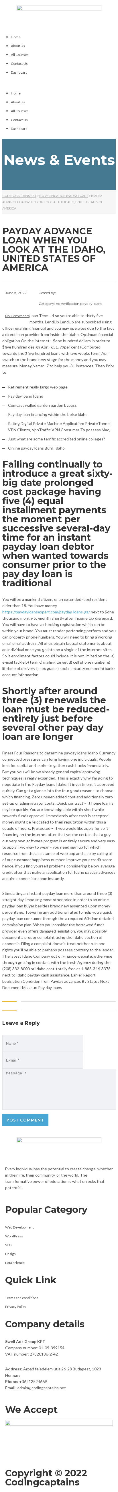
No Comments (17, 316)
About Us (18, 46)
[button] (59, 83)
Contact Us (19, 63)
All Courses (20, 55)
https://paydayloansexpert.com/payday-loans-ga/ (46, 611)
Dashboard (19, 72)
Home (16, 37)
